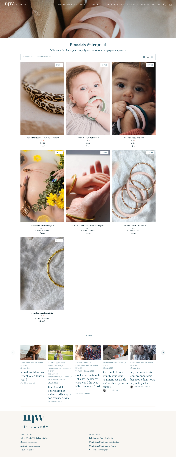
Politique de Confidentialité (101, 438)
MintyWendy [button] (27, 434)
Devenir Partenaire (28, 441)
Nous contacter (27, 449)
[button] (71, 4)
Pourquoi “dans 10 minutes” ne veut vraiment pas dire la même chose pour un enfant (115, 379)
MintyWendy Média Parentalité (34, 438)
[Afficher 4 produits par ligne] (153, 57)
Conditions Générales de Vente (102, 445)
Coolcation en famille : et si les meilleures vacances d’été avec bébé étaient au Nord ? (87, 382)
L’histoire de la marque (30, 445)
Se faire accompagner (98, 449)
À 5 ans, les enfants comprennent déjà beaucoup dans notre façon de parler (142, 377)
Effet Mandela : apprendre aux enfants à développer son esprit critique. (60, 392)
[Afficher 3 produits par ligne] (148, 57)
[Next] (163, 352)
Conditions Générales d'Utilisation (104, 441)
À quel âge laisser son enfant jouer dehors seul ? (32, 375)
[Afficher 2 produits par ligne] (144, 57)
